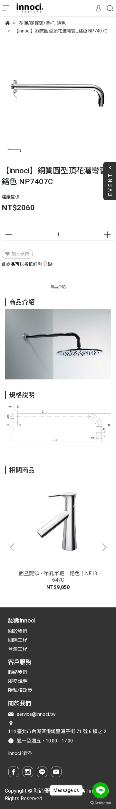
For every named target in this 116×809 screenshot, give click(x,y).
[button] (100, 94)
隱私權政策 (20, 690)
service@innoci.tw (36, 714)
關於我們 (17, 631)
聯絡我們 (17, 672)
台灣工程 (17, 649)
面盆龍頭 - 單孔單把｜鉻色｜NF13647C (58, 576)
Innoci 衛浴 (20, 753)
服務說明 (17, 681)
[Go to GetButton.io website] (100, 802)
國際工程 (17, 640)
